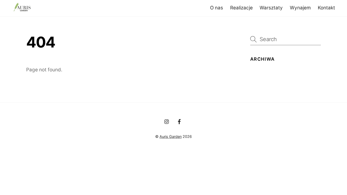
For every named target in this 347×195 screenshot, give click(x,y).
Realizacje (241, 8)
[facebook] (179, 121)
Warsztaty (271, 8)
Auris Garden (171, 136)
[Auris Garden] (22, 8)
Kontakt (326, 8)
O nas (216, 8)
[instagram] (167, 121)
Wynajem (300, 8)
